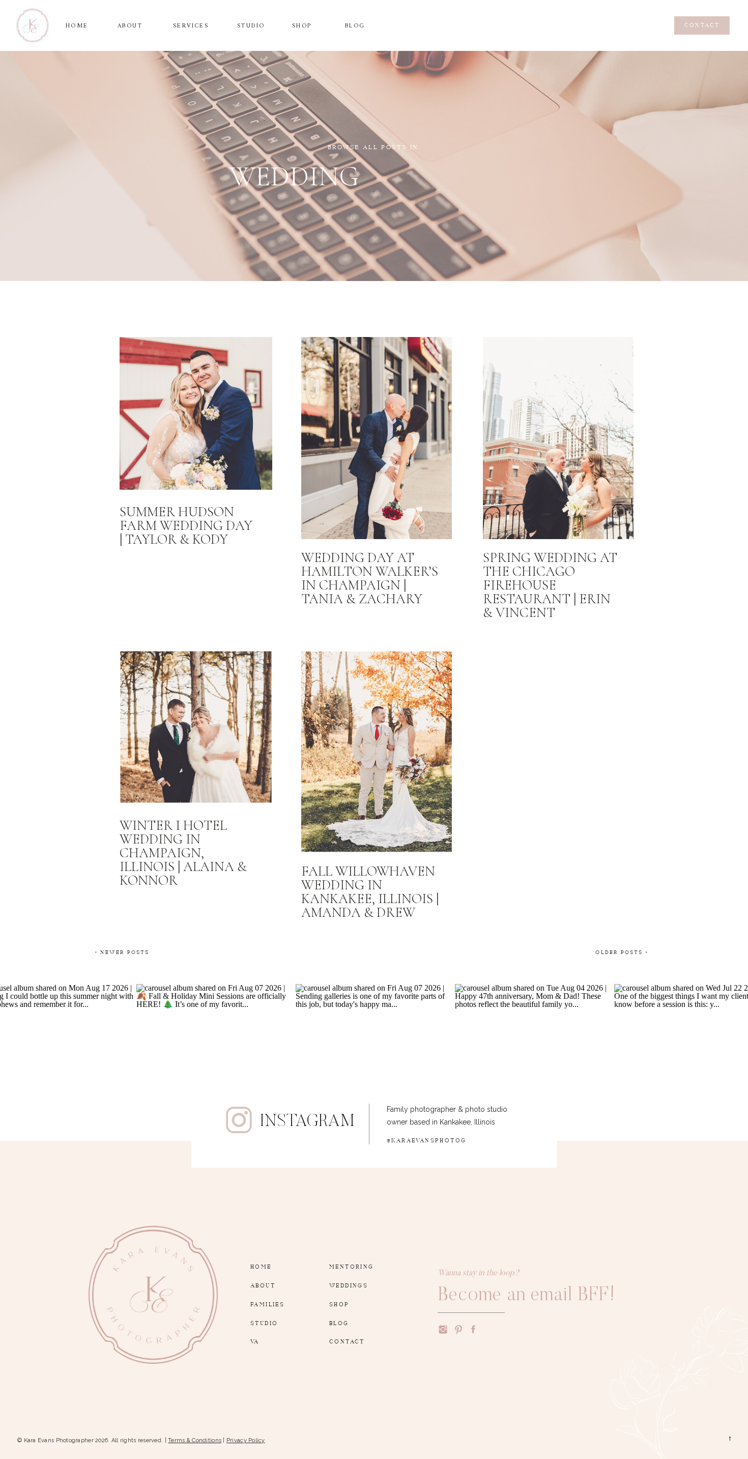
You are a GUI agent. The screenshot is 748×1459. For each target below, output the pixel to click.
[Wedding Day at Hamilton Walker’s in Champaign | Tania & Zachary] (376, 438)
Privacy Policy (245, 1440)
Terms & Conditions (194, 1440)
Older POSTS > (621, 950)
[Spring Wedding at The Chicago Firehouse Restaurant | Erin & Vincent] (558, 438)
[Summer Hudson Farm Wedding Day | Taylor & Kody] (196, 413)
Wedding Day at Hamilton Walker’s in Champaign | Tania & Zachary (369, 578)
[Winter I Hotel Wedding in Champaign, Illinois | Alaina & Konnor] (196, 727)
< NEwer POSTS (122, 950)
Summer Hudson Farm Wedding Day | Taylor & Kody (186, 525)
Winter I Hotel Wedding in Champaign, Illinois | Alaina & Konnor (183, 853)
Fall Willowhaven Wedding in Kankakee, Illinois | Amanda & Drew (370, 892)
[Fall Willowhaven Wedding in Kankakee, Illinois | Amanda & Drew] (376, 752)
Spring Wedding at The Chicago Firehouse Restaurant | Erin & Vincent (550, 585)
